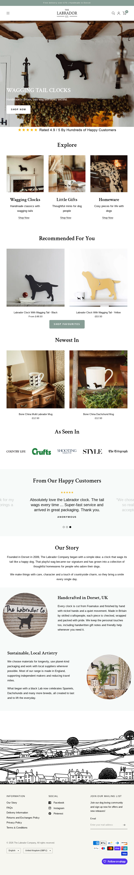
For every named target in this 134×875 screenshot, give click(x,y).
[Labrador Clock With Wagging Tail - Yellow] (98, 278)
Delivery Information (17, 812)
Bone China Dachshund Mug (98, 414)
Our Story (12, 802)
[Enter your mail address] (124, 825)
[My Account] (118, 13)
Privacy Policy (14, 822)
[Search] (113, 13)
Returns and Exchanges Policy (23, 817)
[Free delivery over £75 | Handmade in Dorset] (67, 2)
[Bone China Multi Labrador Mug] (36, 379)
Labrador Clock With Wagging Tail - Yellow (98, 312)
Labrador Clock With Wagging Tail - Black (36, 312)
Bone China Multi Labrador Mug (35, 414)
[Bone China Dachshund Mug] (98, 379)
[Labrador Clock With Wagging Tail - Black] (36, 278)
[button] (19, 109)
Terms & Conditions (17, 827)
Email (93, 818)
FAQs (10, 807)
